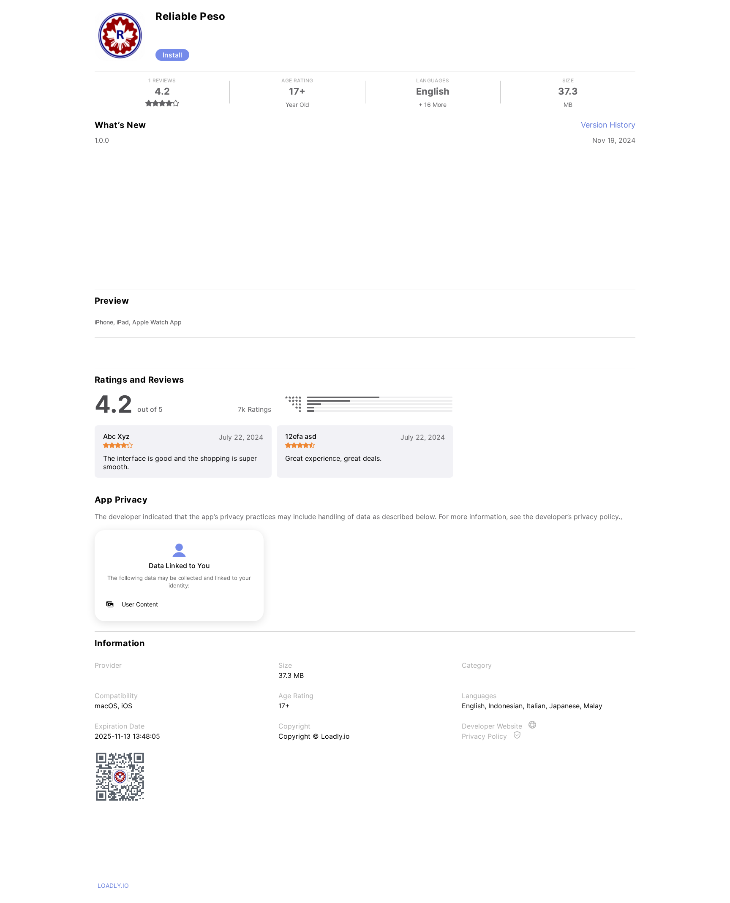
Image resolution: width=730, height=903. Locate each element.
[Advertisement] (365, 215)
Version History (608, 124)
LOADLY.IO (113, 885)
